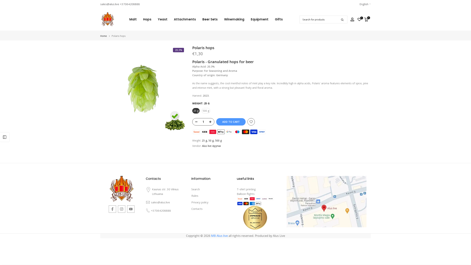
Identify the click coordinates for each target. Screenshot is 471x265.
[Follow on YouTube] (130, 209)
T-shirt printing (246, 189)
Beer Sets (210, 19)
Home (103, 36)
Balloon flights (246, 194)
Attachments (185, 19)
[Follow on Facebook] (112, 209)
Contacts (197, 209)
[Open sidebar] (4, 137)
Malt (133, 19)
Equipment (259, 19)
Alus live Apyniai (211, 146)
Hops (147, 19)
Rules (194, 195)
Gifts (279, 19)
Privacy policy (199, 202)
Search (195, 189)
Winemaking (234, 19)
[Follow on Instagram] (121, 209)
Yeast (162, 19)
